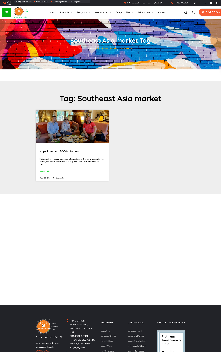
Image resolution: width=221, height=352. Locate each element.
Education (105, 331)
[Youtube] (211, 3)
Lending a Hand (135, 331)
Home (89, 48)
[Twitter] (194, 3)
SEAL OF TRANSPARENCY (171, 322)
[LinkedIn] (216, 3)
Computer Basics (108, 336)
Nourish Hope (107, 341)
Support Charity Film (137, 341)
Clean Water (106, 346)
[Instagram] (205, 3)
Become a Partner (136, 336)
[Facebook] (200, 3)
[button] (185, 12)
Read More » (45, 171)
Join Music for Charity (137, 346)
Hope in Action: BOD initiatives (59, 151)
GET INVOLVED (136, 322)
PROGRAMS (107, 322)
